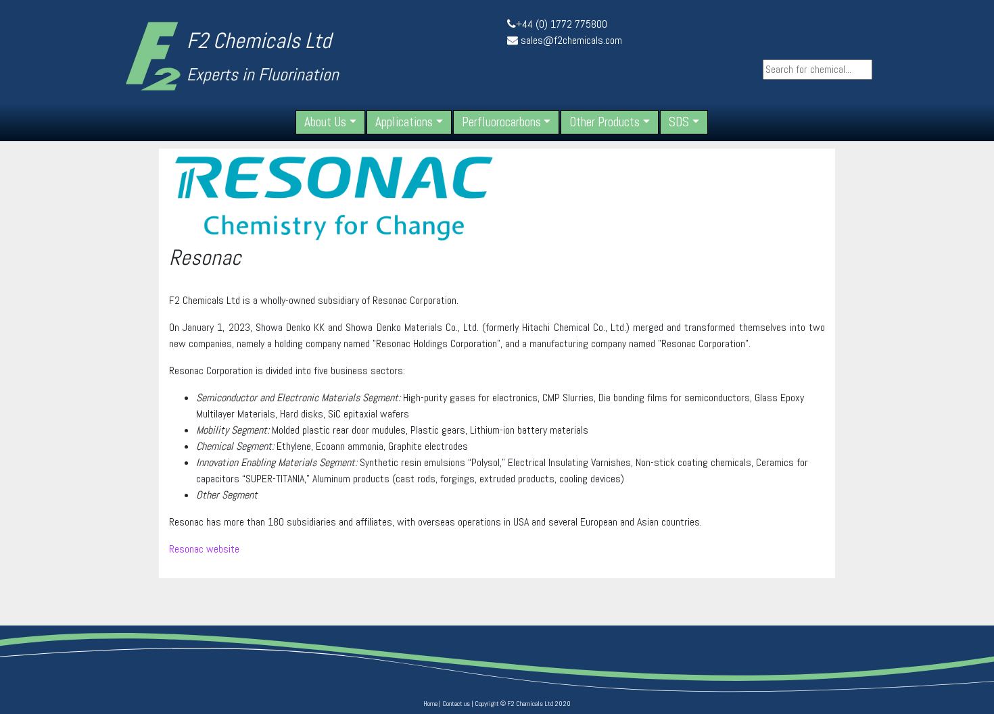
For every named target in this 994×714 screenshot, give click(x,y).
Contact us (456, 703)
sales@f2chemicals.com (571, 40)
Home (430, 703)
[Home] (153, 56)
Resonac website (204, 549)
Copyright (487, 703)
